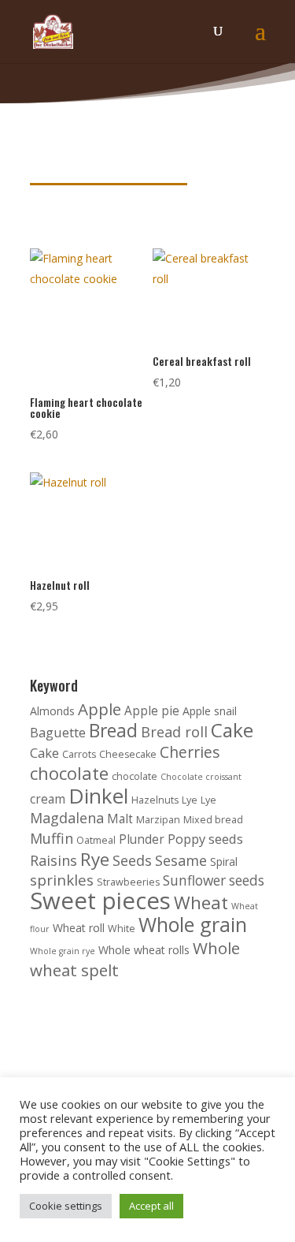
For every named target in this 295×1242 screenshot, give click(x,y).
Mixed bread (213, 819)
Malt (120, 819)
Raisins (53, 860)
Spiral (224, 861)
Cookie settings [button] (65, 1206)
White (121, 928)
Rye (94, 859)
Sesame (181, 860)
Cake (232, 730)
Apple (99, 709)
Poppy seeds (205, 839)
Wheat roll (79, 927)
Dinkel (98, 795)
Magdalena (67, 817)
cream (47, 799)
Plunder (141, 839)
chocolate (69, 773)
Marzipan (158, 819)
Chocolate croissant (201, 776)
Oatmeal (96, 840)
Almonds (52, 710)
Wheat (201, 902)
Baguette (58, 732)
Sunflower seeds (213, 880)
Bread (113, 730)
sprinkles (62, 880)
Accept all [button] (151, 1206)
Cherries (190, 752)
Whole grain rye (62, 951)
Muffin (51, 838)
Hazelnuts (155, 800)
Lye (189, 800)
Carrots (79, 754)
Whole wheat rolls (144, 949)
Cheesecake (128, 754)
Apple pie (151, 711)
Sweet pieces (100, 900)
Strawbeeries (128, 882)
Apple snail (210, 710)
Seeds (132, 860)
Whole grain (192, 924)
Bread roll (174, 731)
